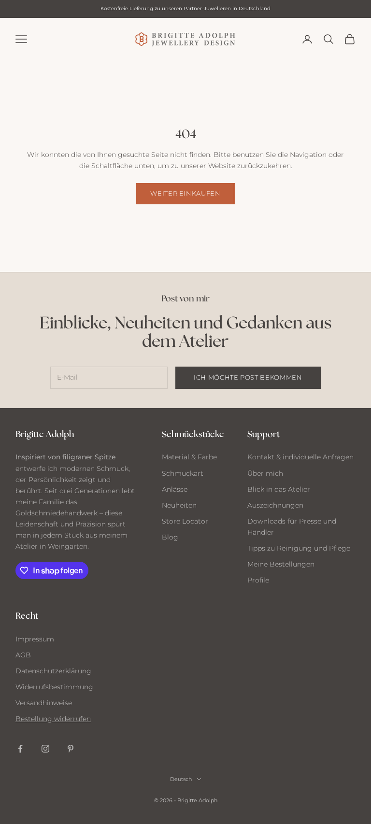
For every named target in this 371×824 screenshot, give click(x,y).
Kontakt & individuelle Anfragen (300, 457)
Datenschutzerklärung (53, 671)
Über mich (265, 473)
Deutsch (181, 779)
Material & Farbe (189, 457)
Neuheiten (179, 505)
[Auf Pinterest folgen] (70, 748)
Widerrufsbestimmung (54, 686)
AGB (23, 655)
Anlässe (174, 489)
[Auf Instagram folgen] (45, 748)
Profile (258, 580)
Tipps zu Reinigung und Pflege (298, 548)
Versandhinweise (43, 702)
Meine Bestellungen (280, 564)
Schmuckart (182, 473)
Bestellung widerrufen (53, 718)
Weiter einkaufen (185, 193)
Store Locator (185, 521)
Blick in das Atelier (278, 489)
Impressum (34, 639)
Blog (170, 537)
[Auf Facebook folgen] (20, 748)
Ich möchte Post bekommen (248, 377)
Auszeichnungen (275, 505)
